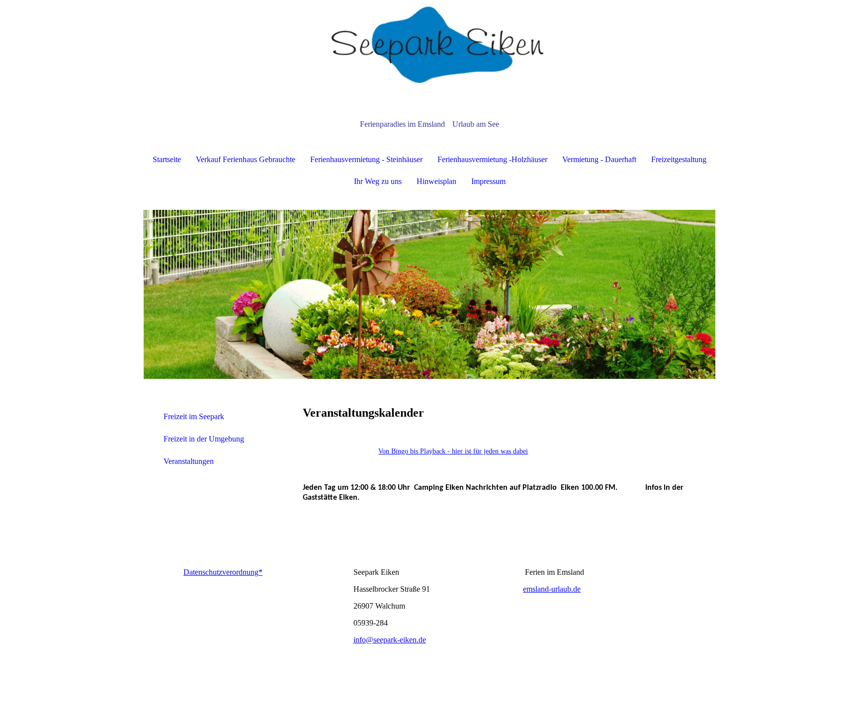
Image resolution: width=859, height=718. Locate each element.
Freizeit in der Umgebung (204, 439)
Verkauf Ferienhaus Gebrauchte (245, 159)
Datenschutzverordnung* (222, 572)
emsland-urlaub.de (552, 589)
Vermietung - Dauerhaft (599, 159)
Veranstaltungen (189, 461)
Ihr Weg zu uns (378, 181)
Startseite (167, 159)
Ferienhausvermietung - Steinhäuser (366, 159)
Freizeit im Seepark (194, 416)
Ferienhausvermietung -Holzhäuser (492, 159)
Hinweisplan (436, 181)
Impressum (488, 181)
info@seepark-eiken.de (389, 639)
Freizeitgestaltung (678, 159)
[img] (429, 49)
